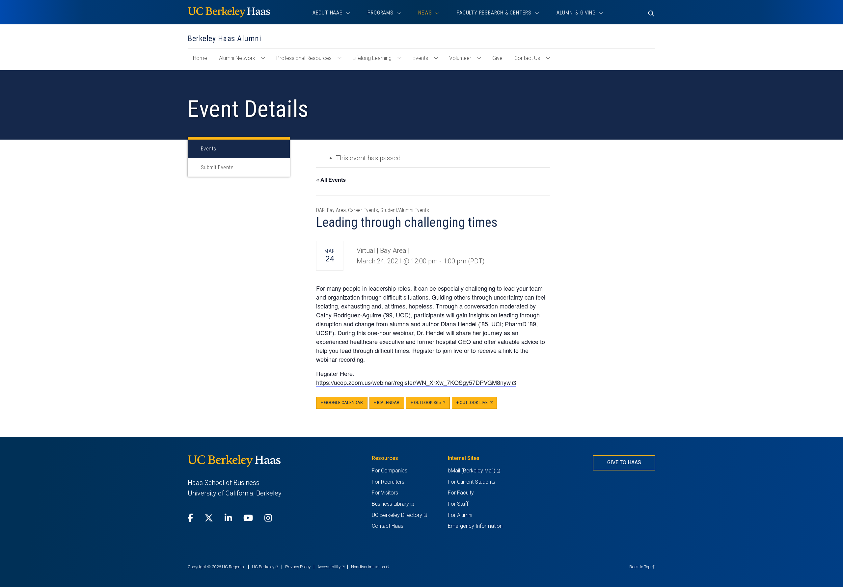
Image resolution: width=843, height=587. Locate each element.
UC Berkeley (265, 566)
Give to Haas (624, 462)
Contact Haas (387, 526)
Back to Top (640, 567)
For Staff (458, 504)
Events (420, 58)
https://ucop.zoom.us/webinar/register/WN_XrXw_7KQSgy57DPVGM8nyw (416, 382)
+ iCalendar (386, 402)
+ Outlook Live (476, 404)
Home (202, 61)
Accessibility (330, 566)
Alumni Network (237, 58)
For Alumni (460, 515)
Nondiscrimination (370, 566)
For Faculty (461, 493)
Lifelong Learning (372, 58)
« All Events (331, 179)
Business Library (393, 504)
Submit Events (217, 167)
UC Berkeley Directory (399, 515)
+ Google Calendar (342, 402)
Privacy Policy (298, 566)
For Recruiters (388, 482)
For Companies (389, 470)
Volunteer (460, 58)
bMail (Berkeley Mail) (474, 470)
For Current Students (471, 482)
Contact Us (527, 58)
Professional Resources (304, 58)
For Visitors (385, 493)
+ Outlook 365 (430, 404)
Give (497, 58)
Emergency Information (475, 526)
